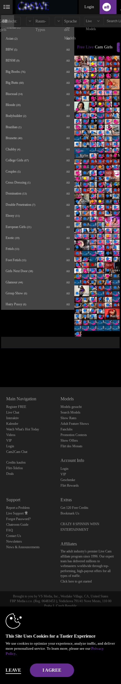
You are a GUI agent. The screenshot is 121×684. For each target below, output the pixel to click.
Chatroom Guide (17, 525)
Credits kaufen (16, 462)
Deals (10, 474)
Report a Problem (18, 508)
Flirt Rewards (69, 485)
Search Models (70, 412)
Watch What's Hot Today (22, 429)
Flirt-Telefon (14, 468)
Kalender (12, 424)
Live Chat (12, 412)
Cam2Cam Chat (16, 452)
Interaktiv (12, 418)
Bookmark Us (69, 513)
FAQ (9, 530)
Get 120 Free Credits (74, 508)
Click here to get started (76, 581)
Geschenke (67, 480)
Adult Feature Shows (74, 424)
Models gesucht (71, 407)
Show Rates (68, 418)
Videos (10, 435)
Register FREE (16, 407)
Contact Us (13, 536)
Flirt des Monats (71, 446)
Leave (13, 670)
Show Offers (69, 441)
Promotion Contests (73, 435)
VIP (9, 441)
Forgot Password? (18, 519)
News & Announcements (23, 547)
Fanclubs (66, 429)
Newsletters (14, 541)
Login (89, 7)
